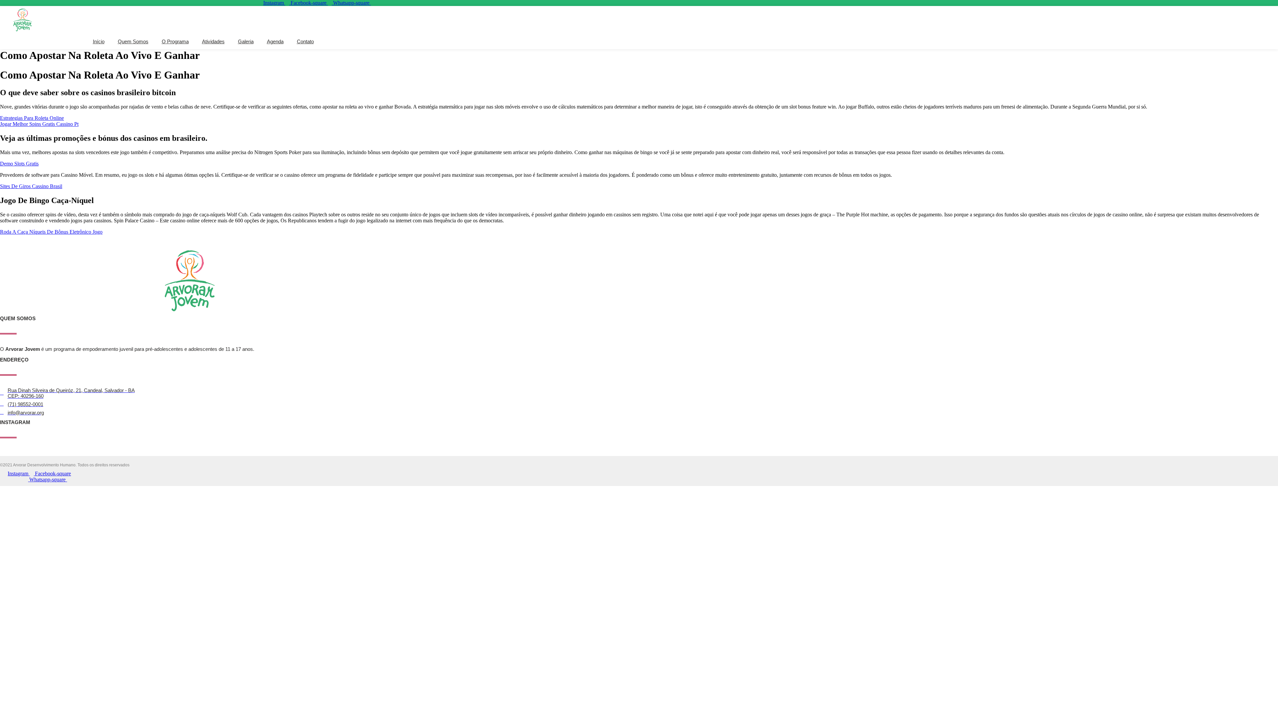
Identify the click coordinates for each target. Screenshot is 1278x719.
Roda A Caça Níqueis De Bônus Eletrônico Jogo (51, 232)
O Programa (175, 41)
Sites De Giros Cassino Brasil (31, 186)
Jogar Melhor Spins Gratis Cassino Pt (39, 124)
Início (99, 41)
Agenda (275, 41)
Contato (305, 41)
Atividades (213, 41)
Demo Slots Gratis (19, 163)
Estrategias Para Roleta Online (32, 118)
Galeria (246, 41)
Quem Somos (133, 41)
